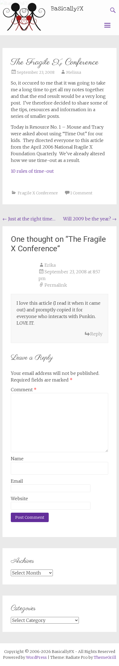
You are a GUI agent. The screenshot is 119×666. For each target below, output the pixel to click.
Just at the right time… (28, 219)
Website (19, 498)
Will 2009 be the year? (90, 219)
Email (17, 481)
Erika (50, 265)
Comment (24, 389)
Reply (96, 334)
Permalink (56, 285)
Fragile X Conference (38, 192)
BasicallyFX (67, 8)
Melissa (73, 72)
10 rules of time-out (32, 171)
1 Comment (81, 192)
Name (17, 458)
